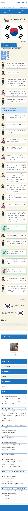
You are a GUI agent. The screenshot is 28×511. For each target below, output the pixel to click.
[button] (25, 386)
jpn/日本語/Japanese (7, 48)
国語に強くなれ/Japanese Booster (9, 43)
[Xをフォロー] (12, 355)
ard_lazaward (14, 352)
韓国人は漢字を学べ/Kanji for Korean (10, 45)
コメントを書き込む (14, 324)
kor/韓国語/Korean (16, 48)
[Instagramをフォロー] (16, 355)
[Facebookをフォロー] (14, 355)
